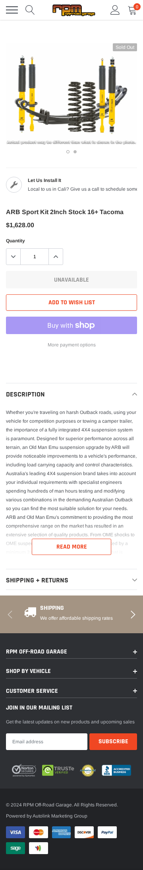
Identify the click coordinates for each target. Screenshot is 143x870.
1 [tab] (68, 151)
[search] (30, 10)
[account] (115, 10)
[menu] (12, 10)
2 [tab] (75, 151)
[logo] (73, 10)
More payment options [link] (72, 345)
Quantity (15, 241)
